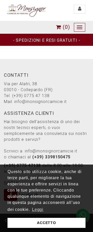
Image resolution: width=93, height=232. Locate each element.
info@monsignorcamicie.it (40, 101)
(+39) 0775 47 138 (31, 95)
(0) (65, 27)
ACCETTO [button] (46, 223)
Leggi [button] (38, 209)
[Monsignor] (26, 10)
